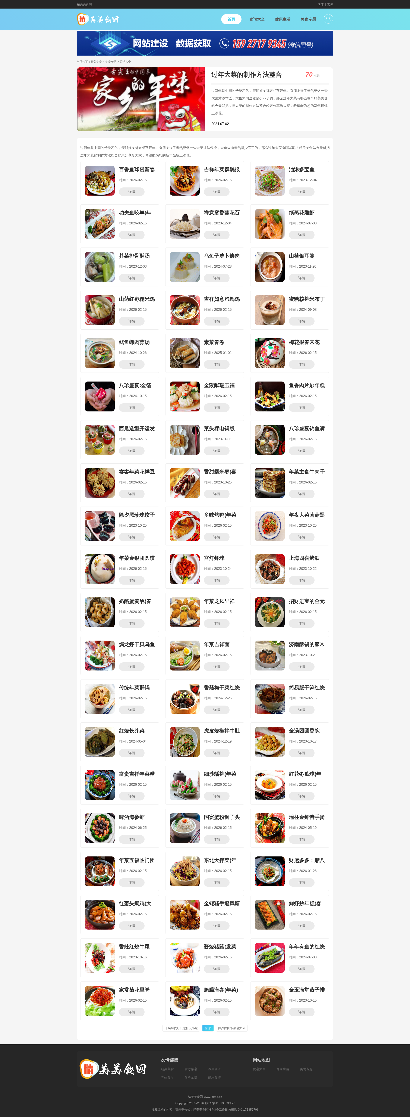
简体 (321, 4)
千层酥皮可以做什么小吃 (181, 1028)
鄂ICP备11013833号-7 (220, 1103)
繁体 (330, 4)
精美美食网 (84, 4)
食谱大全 (259, 1069)
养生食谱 (214, 1069)
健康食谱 (214, 1077)
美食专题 (110, 61)
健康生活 (282, 1069)
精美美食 (96, 61)
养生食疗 (167, 1077)
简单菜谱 (190, 1077)
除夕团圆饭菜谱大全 (231, 1028)
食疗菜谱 (190, 1069)
